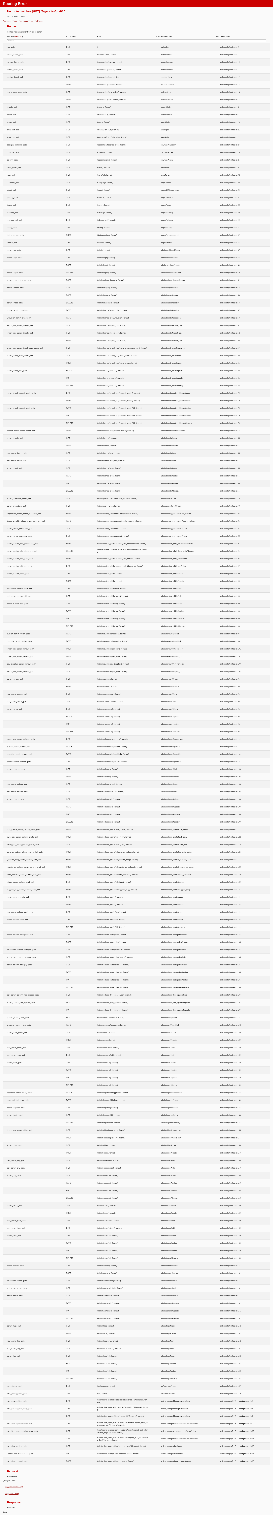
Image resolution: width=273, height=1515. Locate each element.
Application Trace (10, 21)
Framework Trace (26, 21)
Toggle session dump (14, 1486)
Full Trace (39, 21)
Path (16, 36)
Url (21, 36)
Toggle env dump (12, 1494)
